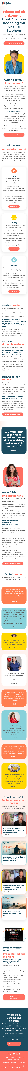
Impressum (6, 1062)
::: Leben (12, 1057)
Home (6, 1057)
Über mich (16, 1059)
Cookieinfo (22, 1062)
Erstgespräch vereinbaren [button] (14, 43)
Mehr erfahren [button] (14, 206)
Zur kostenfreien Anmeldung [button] (14, 997)
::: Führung (18, 1057)
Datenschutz (14, 1062)
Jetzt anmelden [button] (14, 1044)
